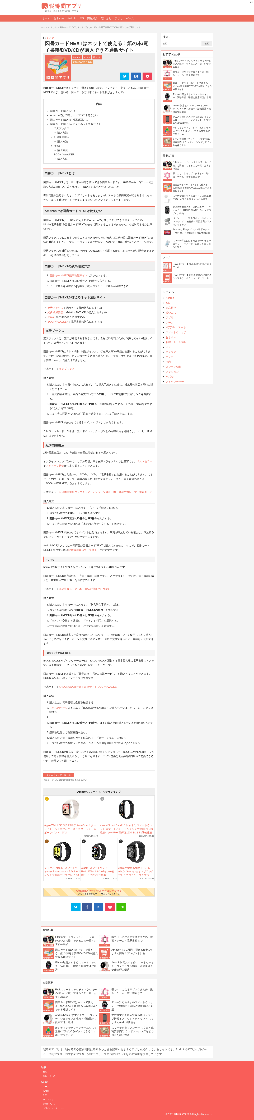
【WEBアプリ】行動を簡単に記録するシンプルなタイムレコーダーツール (192, 276)
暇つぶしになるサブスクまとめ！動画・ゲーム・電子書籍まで (132, 938)
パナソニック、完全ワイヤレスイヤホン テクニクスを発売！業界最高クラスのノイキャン (192, 221)
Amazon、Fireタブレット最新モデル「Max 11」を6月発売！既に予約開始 (191, 231)
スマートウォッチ (176, 332)
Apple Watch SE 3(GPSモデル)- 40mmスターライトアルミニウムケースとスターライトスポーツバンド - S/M (70, 829)
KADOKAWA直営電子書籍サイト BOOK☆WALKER (89, 686)
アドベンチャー (175, 381)
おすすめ (59, 18)
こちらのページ (58, 707)
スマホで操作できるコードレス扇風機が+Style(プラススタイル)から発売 (192, 197)
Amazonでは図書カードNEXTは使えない (74, 115)
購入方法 (62, 132)
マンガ (87, 57)
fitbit (168, 347)
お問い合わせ (49, 1104)
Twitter (46, 1091)
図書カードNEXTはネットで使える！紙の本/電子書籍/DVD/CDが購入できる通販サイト (76, 953)
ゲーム (130, 18)
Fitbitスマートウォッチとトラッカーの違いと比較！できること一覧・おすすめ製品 (76, 940)
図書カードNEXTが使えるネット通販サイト (75, 124)
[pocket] (147, 76)
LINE (121, 907)
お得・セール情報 (176, 342)
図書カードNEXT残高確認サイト (68, 275)
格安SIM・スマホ (176, 327)
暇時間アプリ (181, 1114)
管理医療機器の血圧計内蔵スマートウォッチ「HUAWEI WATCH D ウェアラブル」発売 (192, 210)
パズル (169, 376)
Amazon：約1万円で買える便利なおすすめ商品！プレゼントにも (132, 951)
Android (71, 18)
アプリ (119, 18)
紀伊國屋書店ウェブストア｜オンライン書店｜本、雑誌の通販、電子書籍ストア (105, 492)
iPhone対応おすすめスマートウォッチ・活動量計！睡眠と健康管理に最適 (76, 966)
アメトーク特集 (55, 465)
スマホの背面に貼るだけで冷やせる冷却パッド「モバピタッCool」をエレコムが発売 (192, 243)
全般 (45, 1072)
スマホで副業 (173, 366)
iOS (81, 18)
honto (57, 145)
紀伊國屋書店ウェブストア (84, 549)
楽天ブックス (61, 128)
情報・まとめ (49, 1076)
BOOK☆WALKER (64, 154)
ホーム (46, 18)
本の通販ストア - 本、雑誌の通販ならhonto (84, 588)
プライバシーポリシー (53, 1108)
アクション (172, 371)
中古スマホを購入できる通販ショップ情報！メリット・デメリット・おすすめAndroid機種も (132, 1019)
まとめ (50, 37)
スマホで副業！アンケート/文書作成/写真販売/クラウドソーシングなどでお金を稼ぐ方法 (132, 1031)
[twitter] (124, 76)
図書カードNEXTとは (62, 110)
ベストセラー (144, 461)
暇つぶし (106, 18)
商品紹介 (92, 18)
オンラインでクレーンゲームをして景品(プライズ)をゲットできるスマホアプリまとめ (76, 1031)
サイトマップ (49, 1099)
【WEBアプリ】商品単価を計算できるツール (192, 265)
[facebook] (87, 907)
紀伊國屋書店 (61, 137)
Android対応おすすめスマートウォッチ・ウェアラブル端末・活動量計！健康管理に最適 (132, 966)
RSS (45, 1095)
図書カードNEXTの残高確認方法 (69, 119)
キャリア (171, 351)
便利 (168, 361)
